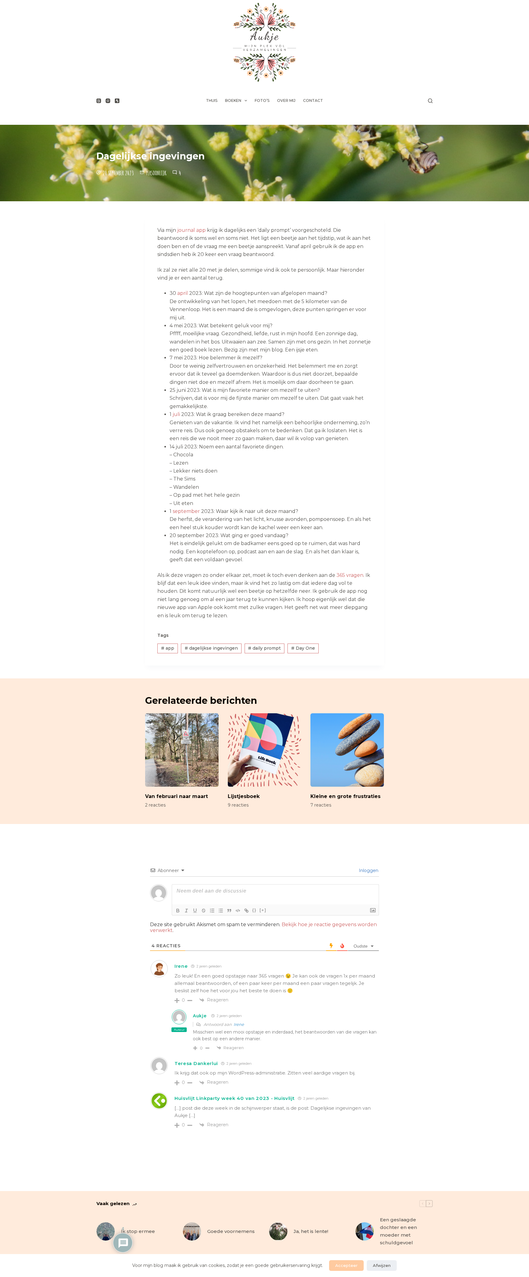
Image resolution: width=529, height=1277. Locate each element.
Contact (313, 100)
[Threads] (98, 100)
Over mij (286, 100)
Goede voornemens (231, 1231)
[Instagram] (108, 100)
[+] (263, 910)
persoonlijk (156, 173)
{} (254, 910)
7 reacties (320, 805)
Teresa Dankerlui (196, 1063)
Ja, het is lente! (311, 1231)
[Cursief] (186, 910)
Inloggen (368, 870)
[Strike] (203, 910)
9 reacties (238, 805)
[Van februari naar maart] (182, 750)
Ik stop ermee (138, 1231)
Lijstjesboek (244, 796)
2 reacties (155, 805)
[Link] (246, 910)
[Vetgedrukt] (178, 910)
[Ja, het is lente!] (278, 1231)
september (186, 511)
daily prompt (264, 648)
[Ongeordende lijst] (220, 910)
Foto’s (262, 100)
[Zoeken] (430, 100)
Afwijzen (382, 1265)
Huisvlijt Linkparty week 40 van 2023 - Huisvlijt (234, 1098)
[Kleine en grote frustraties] (347, 750)
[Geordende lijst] (212, 910)
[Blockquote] (229, 910)
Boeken (233, 100)
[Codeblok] (238, 910)
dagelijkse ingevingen (211, 648)
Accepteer (346, 1265)
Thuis (211, 100)
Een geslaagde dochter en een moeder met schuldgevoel (398, 1231)
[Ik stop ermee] (105, 1231)
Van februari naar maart (176, 796)
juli (176, 414)
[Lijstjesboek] (264, 750)
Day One (303, 648)
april (182, 293)
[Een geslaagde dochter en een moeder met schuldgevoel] (364, 1231)
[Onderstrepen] (195, 910)
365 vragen (349, 575)
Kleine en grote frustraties (345, 796)
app (167, 648)
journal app (191, 230)
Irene (181, 966)
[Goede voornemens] (192, 1231)
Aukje (200, 1016)
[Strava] (117, 100)
